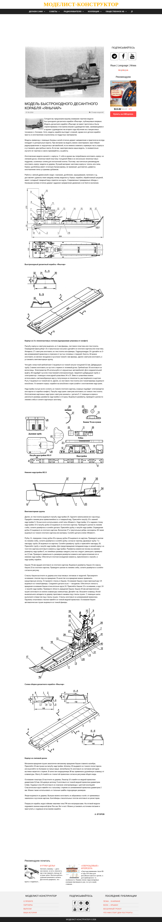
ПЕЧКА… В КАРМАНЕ (111, 901)
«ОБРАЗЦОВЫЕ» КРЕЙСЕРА (90, 867)
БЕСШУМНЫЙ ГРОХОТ (112, 909)
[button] (45, 11)
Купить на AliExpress (123, 114)
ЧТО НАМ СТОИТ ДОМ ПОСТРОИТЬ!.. (118, 913)
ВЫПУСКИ (27, 909)
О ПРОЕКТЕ (28, 901)
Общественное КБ (115, 11)
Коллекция (93, 11)
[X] (81, 909)
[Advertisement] (81, 29)
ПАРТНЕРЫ (27, 905)
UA (127, 70)
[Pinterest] (81, 903)
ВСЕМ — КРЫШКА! (110, 905)
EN (123, 70)
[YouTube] (132, 56)
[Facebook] (123, 56)
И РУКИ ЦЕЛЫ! (47, 866)
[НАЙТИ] (132, 11)
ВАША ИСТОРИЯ (30, 913)
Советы (53, 11)
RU (119, 70)
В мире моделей (97, 112)
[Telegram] (114, 56)
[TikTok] (87, 909)
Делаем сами (36, 11)
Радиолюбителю (72, 11)
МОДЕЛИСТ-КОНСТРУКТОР (81, 4)
